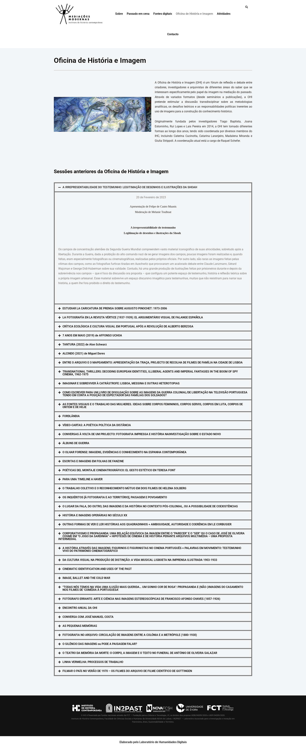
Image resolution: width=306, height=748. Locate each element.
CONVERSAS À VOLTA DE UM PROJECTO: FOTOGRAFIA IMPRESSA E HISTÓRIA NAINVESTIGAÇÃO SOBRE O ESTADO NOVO (142, 434)
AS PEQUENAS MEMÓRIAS (80, 626)
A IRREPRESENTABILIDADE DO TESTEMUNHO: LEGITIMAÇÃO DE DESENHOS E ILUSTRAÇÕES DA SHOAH (130, 187)
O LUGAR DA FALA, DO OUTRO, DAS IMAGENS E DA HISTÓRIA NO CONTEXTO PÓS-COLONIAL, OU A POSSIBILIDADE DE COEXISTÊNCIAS (150, 506)
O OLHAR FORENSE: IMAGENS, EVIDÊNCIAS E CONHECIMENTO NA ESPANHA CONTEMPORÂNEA (124, 452)
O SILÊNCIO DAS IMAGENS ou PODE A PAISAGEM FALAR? (100, 644)
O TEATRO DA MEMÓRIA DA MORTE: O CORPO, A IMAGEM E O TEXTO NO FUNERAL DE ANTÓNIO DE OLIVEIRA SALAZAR (140, 653)
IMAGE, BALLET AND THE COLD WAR (86, 578)
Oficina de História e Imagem (194, 13)
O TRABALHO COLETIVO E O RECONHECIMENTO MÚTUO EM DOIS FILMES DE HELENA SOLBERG (124, 488)
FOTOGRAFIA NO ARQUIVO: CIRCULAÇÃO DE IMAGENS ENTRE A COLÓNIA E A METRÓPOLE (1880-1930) (130, 635)
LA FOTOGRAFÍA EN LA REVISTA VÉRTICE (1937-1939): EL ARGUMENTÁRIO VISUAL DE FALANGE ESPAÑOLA (133, 317)
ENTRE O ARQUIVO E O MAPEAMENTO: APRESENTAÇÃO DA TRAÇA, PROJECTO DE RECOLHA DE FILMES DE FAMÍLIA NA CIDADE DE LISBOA (153, 362)
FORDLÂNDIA (71, 416)
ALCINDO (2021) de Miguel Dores (84, 353)
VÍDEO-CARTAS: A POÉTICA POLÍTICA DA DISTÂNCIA (97, 425)
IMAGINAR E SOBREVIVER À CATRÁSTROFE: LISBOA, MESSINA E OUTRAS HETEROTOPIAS (121, 383)
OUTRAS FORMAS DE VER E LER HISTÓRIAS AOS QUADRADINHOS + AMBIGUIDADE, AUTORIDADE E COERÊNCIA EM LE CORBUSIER (147, 524)
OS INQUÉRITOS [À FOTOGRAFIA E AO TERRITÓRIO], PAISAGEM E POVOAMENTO (115, 497)
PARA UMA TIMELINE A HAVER (83, 479)
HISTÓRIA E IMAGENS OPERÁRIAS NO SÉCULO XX (95, 515)
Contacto (172, 34)
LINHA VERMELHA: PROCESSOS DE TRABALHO (93, 662)
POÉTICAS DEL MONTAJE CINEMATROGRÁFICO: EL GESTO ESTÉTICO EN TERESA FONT (119, 470)
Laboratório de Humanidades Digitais (163, 742)
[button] (153, 187)
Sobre (119, 13)
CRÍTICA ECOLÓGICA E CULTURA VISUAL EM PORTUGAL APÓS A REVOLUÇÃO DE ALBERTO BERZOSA (128, 326)
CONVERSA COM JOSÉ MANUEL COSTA (88, 617)
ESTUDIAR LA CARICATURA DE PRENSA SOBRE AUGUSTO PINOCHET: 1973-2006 (115, 308)
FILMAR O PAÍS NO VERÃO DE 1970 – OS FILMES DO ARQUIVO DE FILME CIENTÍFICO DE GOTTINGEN (127, 671)
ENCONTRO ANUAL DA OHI (80, 608)
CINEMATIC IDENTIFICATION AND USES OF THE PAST (97, 569)
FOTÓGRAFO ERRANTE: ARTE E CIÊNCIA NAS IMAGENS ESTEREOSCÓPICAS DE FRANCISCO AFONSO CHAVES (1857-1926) (141, 598)
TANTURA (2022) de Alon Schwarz (85, 344)
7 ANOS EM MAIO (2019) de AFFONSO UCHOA (92, 335)
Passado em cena (138, 13)
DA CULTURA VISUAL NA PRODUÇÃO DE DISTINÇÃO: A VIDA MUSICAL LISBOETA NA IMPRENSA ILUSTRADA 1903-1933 (140, 560)
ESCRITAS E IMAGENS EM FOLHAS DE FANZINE (93, 461)
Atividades (223, 13)
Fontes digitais (162, 13)
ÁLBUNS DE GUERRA (76, 443)
